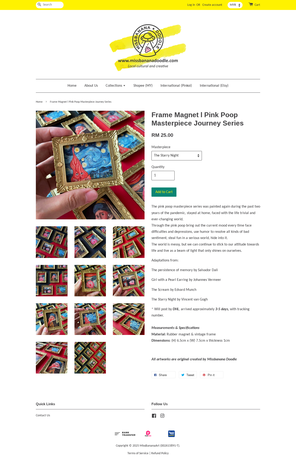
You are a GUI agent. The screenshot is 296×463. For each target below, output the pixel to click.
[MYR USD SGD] (235, 5)
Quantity (157, 167)
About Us (91, 86)
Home (72, 86)
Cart (257, 5)
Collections (114, 86)
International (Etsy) (214, 86)
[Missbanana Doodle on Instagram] (162, 416)
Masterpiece (160, 147)
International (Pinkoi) (176, 86)
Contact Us (43, 415)
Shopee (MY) (143, 86)
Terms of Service (137, 453)
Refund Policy (160, 453)
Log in (191, 5)
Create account (212, 5)
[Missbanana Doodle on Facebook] (154, 416)
